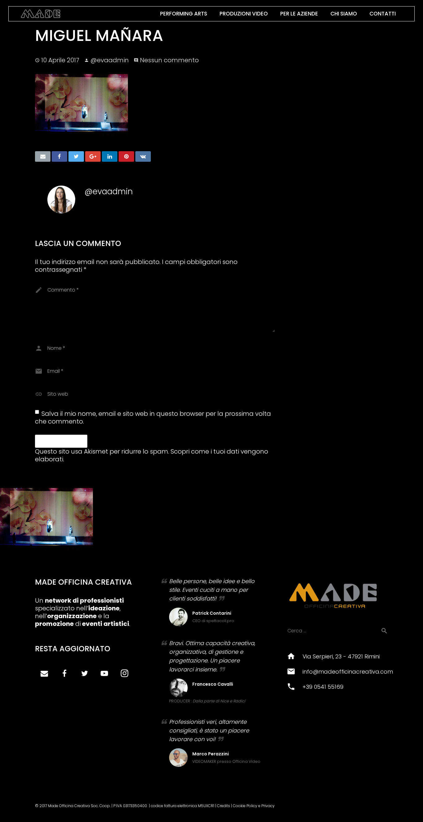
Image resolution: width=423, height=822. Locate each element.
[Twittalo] (76, 156)
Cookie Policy (245, 805)
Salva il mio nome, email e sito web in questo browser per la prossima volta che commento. (153, 417)
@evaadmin (109, 60)
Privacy (268, 805)
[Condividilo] (59, 156)
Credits (223, 805)
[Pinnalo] (126, 156)
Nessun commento (169, 60)
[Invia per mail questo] (42, 156)
